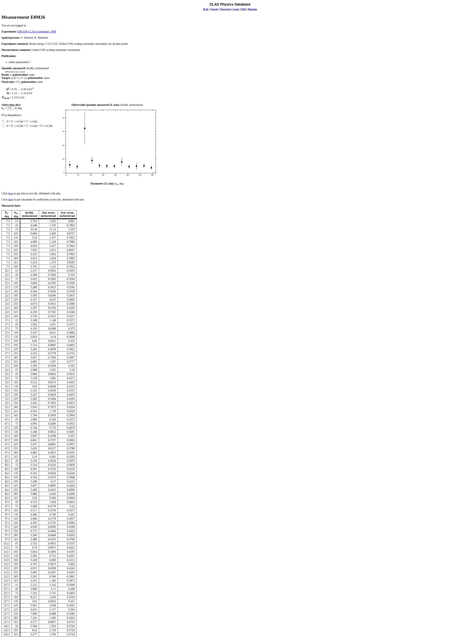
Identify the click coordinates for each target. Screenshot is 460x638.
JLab (205, 9)
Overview (225, 9)
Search (214, 9)
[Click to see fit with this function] (22, 122)
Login (236, 9)
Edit (243, 9)
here (10, 193)
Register (252, 9)
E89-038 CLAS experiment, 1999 (36, 31)
